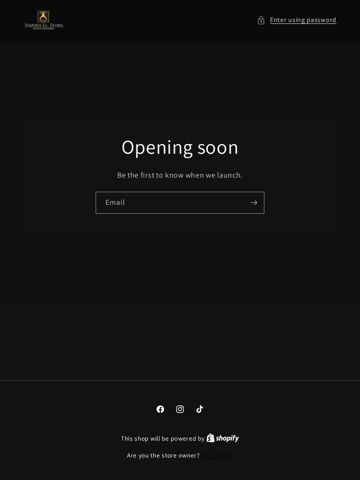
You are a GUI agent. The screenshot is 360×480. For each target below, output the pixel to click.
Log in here (217, 455)
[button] (297, 20)
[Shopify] (222, 438)
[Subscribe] (253, 203)
